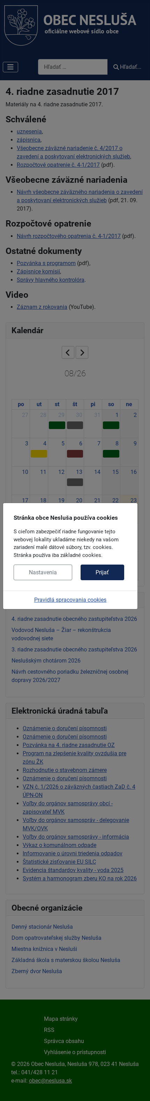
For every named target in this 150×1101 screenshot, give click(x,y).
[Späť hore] (137, 1088)
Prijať (102, 572)
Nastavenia (43, 572)
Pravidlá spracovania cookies (70, 600)
